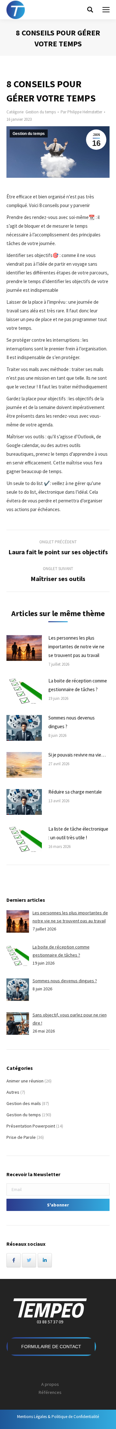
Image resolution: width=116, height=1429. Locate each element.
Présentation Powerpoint (30, 1126)
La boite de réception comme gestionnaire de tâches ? (77, 685)
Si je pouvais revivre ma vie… (77, 755)
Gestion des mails (23, 1103)
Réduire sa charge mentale (75, 792)
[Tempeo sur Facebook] (13, 1260)
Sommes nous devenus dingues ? (71, 722)
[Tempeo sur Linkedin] (45, 1260)
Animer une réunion (25, 1081)
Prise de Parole (21, 1137)
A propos (50, 1384)
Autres (12, 1092)
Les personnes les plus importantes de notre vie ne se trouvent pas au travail (76, 646)
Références (50, 1392)
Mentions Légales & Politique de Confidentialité (58, 1416)
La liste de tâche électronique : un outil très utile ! (78, 833)
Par (81, 112)
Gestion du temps (40, 112)
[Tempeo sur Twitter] (29, 1260)
